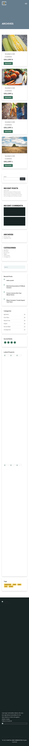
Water (10, 586)
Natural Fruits (6, 252)
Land (19, 584)
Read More (8, 63)
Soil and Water (7, 255)
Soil (6, 586)
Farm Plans (6, 251)
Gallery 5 (8, 93)
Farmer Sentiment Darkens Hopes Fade (15, 221)
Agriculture (6, 250)
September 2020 (7, 238)
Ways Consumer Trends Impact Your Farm (13, 194)
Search (5, 176)
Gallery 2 (8, 128)
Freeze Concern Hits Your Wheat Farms (12, 193)
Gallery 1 (8, 162)
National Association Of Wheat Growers (12, 192)
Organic (5, 254)
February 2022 (7, 236)
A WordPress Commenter (9, 211)
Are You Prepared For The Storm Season (13, 196)
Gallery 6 (8, 59)
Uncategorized (7, 257)
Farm (14, 584)
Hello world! (6, 190)
